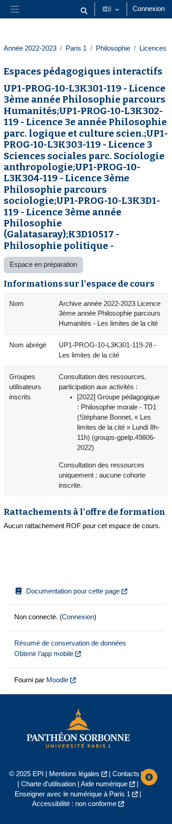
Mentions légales (74, 774)
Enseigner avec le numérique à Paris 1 (72, 794)
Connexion (149, 8)
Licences (152, 48)
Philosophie (113, 48)
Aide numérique (104, 784)
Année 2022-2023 (30, 48)
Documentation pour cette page (73, 591)
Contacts (125, 774)
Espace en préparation (43, 264)
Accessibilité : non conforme (74, 803)
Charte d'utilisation (48, 784)
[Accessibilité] (149, 777)
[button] (84, 11)
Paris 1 (76, 48)
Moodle (57, 680)
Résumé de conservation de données (70, 643)
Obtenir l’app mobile (43, 653)
